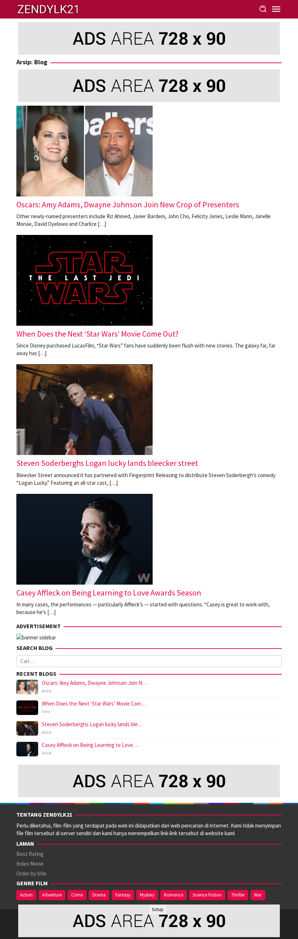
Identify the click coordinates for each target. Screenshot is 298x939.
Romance (173, 895)
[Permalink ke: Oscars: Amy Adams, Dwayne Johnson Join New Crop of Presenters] (84, 150)
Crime (77, 895)
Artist (47, 691)
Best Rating (30, 853)
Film (46, 711)
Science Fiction (207, 895)
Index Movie (30, 863)
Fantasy (122, 895)
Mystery (147, 895)
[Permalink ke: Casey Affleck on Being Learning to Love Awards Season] (84, 538)
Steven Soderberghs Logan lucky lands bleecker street (107, 463)
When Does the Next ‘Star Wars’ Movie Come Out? (97, 334)
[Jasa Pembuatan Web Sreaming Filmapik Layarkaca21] (47, 8)
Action (26, 895)
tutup (158, 909)
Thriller (238, 895)
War (258, 895)
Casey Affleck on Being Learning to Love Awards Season (108, 593)
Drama (99, 895)
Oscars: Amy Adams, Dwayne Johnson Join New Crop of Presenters (127, 204)
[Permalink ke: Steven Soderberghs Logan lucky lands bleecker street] (84, 409)
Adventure (52, 895)
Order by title (31, 873)
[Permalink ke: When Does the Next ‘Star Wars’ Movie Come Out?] (84, 279)
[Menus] (276, 9)
